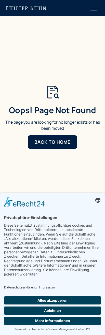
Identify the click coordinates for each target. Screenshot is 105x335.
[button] (93, 8)
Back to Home (52, 142)
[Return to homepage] (25, 8)
